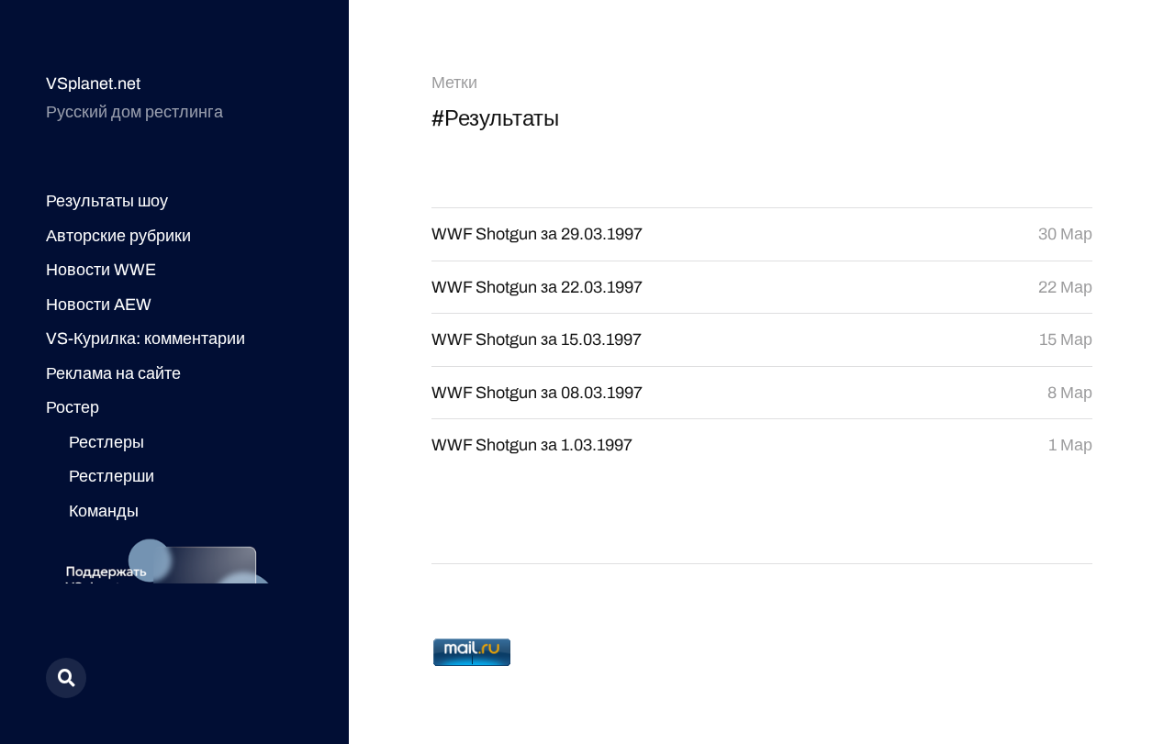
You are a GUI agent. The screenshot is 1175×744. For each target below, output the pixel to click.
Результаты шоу (107, 201)
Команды (104, 511)
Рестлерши (111, 476)
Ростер (72, 407)
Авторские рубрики (118, 236)
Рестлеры (106, 442)
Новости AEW (98, 304)
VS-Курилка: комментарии (145, 338)
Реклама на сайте (113, 373)
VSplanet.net (93, 83)
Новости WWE (101, 270)
